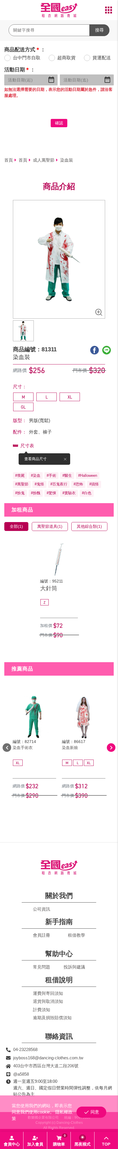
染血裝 (66, 160)
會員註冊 (41, 935)
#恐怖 (78, 484)
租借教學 (76, 935)
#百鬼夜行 (58, 484)
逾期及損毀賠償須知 (52, 1017)
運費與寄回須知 (48, 993)
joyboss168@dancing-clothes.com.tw (48, 1057)
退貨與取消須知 (48, 1001)
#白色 (86, 493)
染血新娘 (70, 747)
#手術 (51, 475)
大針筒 (48, 588)
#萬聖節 (21, 484)
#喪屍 (20, 475)
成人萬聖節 (43, 160)
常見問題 (41, 966)
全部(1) (16, 526)
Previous (7, 747)
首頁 (8, 160)
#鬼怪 (39, 484)
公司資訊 (41, 909)
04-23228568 (25, 1049)
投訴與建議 (74, 966)
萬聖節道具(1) (49, 526)
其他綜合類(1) (89, 526)
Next (111, 747)
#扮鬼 (20, 493)
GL (23, 407)
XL (70, 397)
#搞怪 (94, 484)
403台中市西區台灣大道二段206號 (45, 1065)
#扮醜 (35, 493)
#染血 (35, 475)
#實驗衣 (69, 493)
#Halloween (87, 475)
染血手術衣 (23, 747)
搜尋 (99, 30)
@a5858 (21, 1074)
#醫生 (67, 475)
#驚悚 (51, 493)
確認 (59, 123)
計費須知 (41, 1009)
